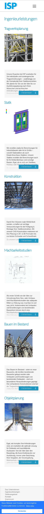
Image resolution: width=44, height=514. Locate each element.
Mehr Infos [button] (30, 506)
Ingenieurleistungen (12, 492)
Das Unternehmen (12, 490)
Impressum (9, 499)
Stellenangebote (11, 494)
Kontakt (8, 497)
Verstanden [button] (22, 511)
